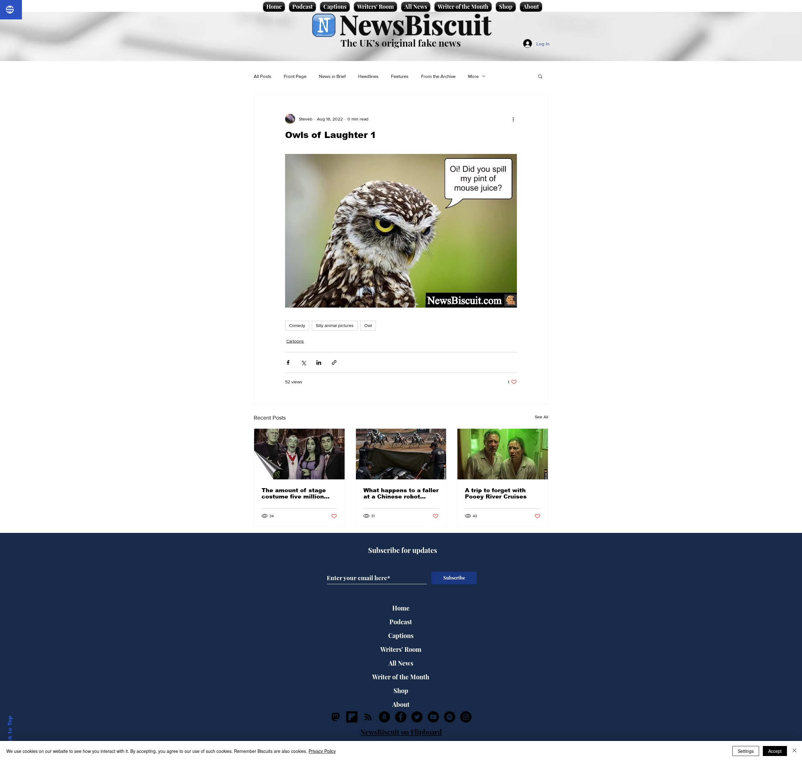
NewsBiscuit (415, 24)
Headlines (368, 76)
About (400, 704)
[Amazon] (384, 717)
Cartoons (295, 341)
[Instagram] (465, 717)
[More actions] (513, 119)
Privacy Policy (322, 751)
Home (400, 608)
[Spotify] (449, 717)
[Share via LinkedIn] (319, 362)
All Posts (262, 76)
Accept (775, 751)
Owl (368, 325)
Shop (400, 690)
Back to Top (10, 733)
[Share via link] (334, 362)
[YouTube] (433, 717)
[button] (540, 76)
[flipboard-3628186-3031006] (351, 717)
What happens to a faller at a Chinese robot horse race (401, 493)
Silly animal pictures (335, 325)
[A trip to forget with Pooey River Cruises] (502, 454)
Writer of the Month (400, 676)
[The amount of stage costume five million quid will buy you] (299, 454)
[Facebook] (400, 717)
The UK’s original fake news (401, 43)
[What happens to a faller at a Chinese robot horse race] (401, 454)
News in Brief (332, 76)
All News (400, 663)
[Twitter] (417, 717)
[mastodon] (335, 717)
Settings (746, 751)
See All (541, 416)
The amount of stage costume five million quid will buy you (294, 493)
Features (400, 76)
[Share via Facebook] (288, 362)
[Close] (794, 751)
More (473, 76)
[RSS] (368, 717)
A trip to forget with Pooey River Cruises (496, 493)
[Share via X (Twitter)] (303, 362)
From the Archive (438, 76)
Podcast (400, 621)
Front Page (295, 76)
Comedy (297, 325)
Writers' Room (400, 649)
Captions (401, 635)
